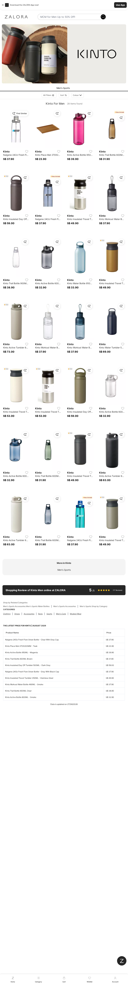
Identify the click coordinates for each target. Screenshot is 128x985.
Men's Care (61, 614)
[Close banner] (2, 5)
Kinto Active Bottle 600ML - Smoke (20, 697)
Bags (40, 614)
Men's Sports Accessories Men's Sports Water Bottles (26, 606)
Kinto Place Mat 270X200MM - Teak (21, 646)
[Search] (103, 16)
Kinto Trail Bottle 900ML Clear (18, 691)
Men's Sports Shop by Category (93, 606)
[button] (64, 5)
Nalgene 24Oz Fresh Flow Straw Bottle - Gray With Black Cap (32, 671)
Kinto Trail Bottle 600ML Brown (18, 659)
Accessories (29, 614)
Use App (120, 5)
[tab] (64, 88)
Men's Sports (64, 569)
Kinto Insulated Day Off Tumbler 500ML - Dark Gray (27, 665)
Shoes (17, 614)
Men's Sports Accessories (64, 606)
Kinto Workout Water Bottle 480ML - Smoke (24, 684)
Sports (49, 614)
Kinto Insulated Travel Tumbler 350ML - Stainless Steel (29, 678)
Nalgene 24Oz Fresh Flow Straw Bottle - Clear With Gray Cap (32, 639)
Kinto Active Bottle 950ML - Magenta (21, 652)
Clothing (6, 614)
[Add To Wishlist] (27, 151)
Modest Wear (75, 614)
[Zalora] (16, 16)
